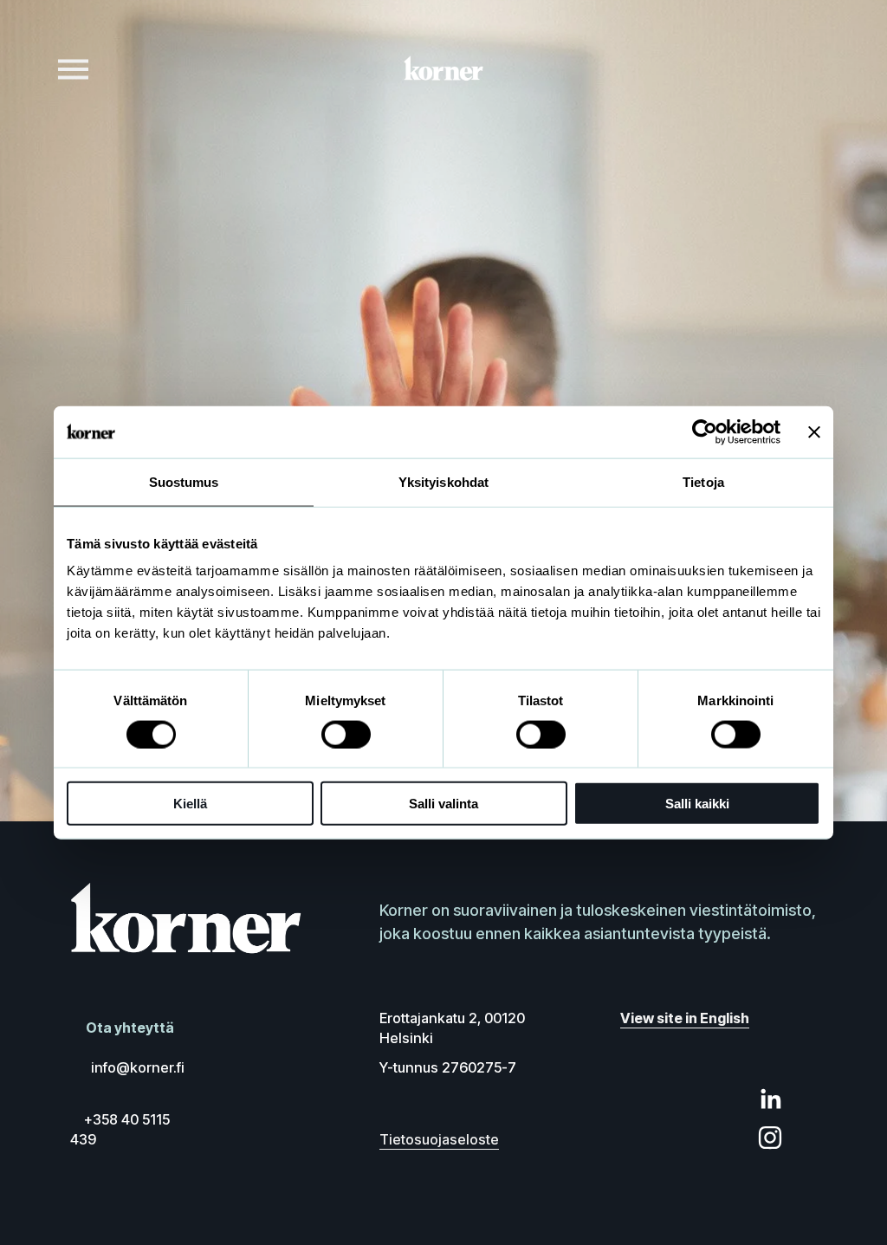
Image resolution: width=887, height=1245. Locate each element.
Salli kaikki (697, 803)
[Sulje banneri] (814, 431)
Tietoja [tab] (703, 481)
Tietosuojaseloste (439, 1139)
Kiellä (190, 803)
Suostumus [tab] (184, 481)
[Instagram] (770, 1137)
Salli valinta (443, 803)
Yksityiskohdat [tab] (443, 481)
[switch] (346, 734)
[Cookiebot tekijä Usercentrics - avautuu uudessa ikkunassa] (704, 431)
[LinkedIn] (770, 1099)
